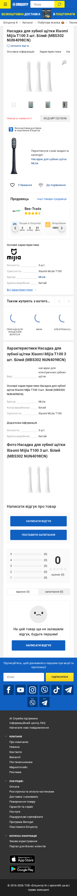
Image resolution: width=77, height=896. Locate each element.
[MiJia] (17, 255)
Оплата (14, 786)
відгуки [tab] (21, 591)
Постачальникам (21, 762)
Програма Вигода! (21, 822)
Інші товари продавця (52, 199)
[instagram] (32, 690)
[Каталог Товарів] (5, 4)
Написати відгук (38, 521)
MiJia (41, 277)
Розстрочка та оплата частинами (31, 791)
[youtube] (20, 690)
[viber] (44, 690)
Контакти (15, 752)
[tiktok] (56, 690)
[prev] (59, 301)
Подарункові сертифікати (26, 816)
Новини (14, 746)
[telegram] (68, 690)
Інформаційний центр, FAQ (27, 723)
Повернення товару (22, 801)
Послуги (14, 811)
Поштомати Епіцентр (23, 826)
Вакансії (15, 757)
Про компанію (18, 742)
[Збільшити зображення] (64, 62)
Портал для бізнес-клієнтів (27, 846)
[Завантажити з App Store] (22, 859)
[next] (69, 301)
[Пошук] (59, 4)
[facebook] (8, 690)
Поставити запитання (38, 534)
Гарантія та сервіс (21, 806)
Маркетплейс (18, 767)
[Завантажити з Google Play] (22, 869)
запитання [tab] (52, 591)
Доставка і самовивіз (23, 796)
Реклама (15, 772)
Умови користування (23, 841)
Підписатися (60, 677)
